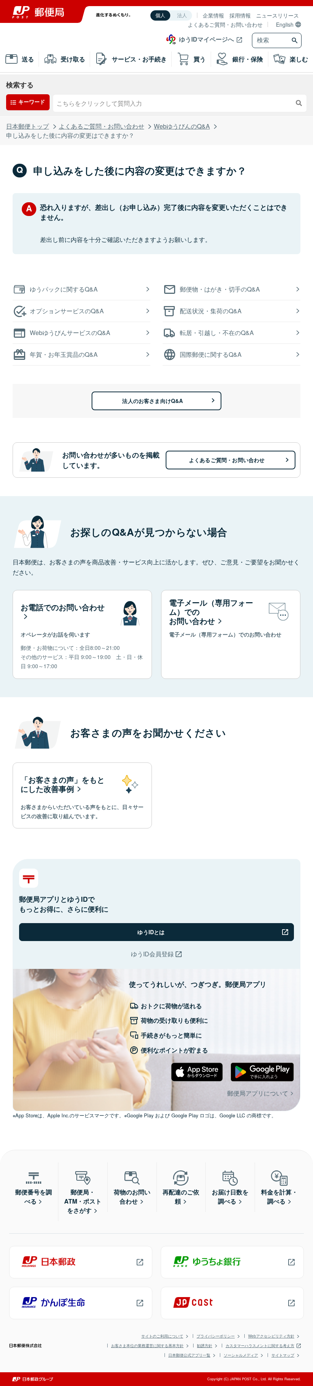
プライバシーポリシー (216, 1336)
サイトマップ (282, 1355)
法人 (182, 15)
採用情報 (240, 15)
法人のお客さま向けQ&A (152, 401)
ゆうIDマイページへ (206, 39)
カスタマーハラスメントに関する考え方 (260, 1345)
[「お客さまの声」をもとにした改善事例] (82, 795)
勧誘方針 (204, 1345)
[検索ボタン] (295, 40)
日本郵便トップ (27, 126)
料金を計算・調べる (279, 1196)
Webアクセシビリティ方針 (271, 1336)
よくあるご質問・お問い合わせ (225, 24)
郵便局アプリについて (257, 1093)
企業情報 (213, 15)
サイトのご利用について (162, 1336)
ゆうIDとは (151, 932)
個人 (160, 15)
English (285, 24)
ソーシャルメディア (241, 1355)
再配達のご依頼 (181, 1196)
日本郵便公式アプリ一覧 (189, 1355)
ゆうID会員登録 (152, 953)
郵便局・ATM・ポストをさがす (83, 1201)
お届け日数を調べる (230, 1196)
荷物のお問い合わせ (132, 1196)
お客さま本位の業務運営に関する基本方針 (147, 1345)
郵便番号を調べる (33, 1196)
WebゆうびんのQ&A (182, 126)
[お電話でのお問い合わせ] (82, 634)
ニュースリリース (277, 15)
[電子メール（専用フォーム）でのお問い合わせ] (230, 634)
